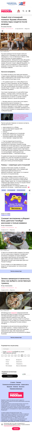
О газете (12, 382)
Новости (8, 359)
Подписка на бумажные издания (11, 384)
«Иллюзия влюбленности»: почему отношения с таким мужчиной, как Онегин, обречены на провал (7, 117)
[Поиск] (23, 11)
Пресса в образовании (21, 365)
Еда (16, 227)
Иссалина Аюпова (6, 26)
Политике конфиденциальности (12, 425)
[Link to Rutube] (25, 355)
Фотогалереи (9, 365)
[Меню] (29, 11)
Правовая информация (16, 388)
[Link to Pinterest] (28, 355)
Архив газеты (19, 361)
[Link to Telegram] (19, 355)
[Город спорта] (18, 11)
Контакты (21, 386)
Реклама (18, 382)
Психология (21, 190)
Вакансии (9, 386)
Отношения (11, 190)
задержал (14, 313)
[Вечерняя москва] (16, 395)
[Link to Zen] (12, 355)
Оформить (9, 376)
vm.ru (12, 420)
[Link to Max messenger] (2, 355)
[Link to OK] (9, 355)
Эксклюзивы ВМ (9, 28)
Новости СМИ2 (5, 215)
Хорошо (16, 428)
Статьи (7, 361)
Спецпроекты (19, 363)
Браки (3, 190)
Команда (15, 386)
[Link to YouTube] (15, 355)
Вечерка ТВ (18, 359)
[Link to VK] (5, 355)
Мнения (7, 363)
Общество (27, 28)
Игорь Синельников (6, 225)
